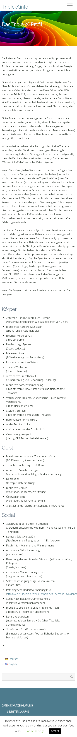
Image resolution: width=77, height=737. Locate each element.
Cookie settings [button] (35, 731)
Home (5, 33)
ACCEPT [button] (55, 731)
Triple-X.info (15, 6)
